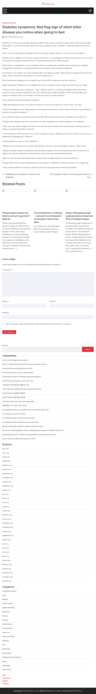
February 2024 (7, 564)
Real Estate (6, 649)
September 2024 (7, 535)
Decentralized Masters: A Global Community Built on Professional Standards (29, 435)
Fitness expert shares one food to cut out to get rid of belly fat (15, 216)
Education (6, 612)
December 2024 (7, 523)
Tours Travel (6, 670)
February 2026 (7, 465)
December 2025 (7, 473)
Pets (3, 645)
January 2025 (6, 519)
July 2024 (5, 544)
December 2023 (7, 573)
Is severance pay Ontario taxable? (14, 414)
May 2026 (5, 453)
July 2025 (5, 494)
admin (6, 37)
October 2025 (6, 482)
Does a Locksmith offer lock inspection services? (19, 439)
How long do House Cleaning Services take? (17, 368)
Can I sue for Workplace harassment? (15, 360)
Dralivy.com (33, 691)
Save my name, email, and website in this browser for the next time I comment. (38, 324)
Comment (7, 270)
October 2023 (6, 581)
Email (53, 301)
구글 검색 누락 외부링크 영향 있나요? (15, 385)
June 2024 (5, 548)
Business (5, 599)
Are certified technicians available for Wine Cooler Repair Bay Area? (25, 410)
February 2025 (7, 515)
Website (5, 313)
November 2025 (7, 478)
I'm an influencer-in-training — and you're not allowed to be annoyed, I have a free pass (48, 217)
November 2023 (7, 577)
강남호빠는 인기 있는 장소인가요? (14, 405)
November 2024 (7, 527)
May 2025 (5, 502)
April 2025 (5, 507)
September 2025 (7, 486)
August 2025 (6, 490)
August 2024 (6, 540)
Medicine (5, 641)
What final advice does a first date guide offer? (18, 401)
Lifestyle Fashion (8, 636)
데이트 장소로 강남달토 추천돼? (13, 393)
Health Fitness (9, 23)
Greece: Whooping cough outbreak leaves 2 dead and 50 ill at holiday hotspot (79, 216)
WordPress (77, 691)
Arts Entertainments (9, 591)
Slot (4, 675)
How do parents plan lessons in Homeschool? (17, 372)
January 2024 (6, 569)
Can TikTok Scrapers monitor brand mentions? (18, 418)
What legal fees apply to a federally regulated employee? (21, 377)
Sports (4, 661)
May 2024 (5, 552)
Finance (5, 616)
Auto (4, 595)
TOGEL (5, 683)
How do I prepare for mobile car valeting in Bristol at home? (22, 426)
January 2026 (6, 469)
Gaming (5, 620)
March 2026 (6, 461)
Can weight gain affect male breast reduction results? (20, 422)
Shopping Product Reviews (11, 657)
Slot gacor (6, 678)
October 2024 (6, 531)
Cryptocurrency (7, 603)
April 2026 (5, 457)
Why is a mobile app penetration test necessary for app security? (24, 364)
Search (5, 345)
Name (5, 301)
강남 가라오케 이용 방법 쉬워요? (14, 397)
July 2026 (5, 449)
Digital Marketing (8, 608)
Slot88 (4, 680)
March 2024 (6, 560)
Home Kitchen (7, 628)
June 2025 (5, 498)
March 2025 (6, 511)
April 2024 (5, 556)
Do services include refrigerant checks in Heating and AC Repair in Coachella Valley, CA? (33, 430)
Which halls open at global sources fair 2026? (17, 381)
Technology (6, 665)
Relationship (6, 653)
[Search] (90, 11)
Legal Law (5, 632)
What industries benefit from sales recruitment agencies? (22, 389)
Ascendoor (57, 691)
